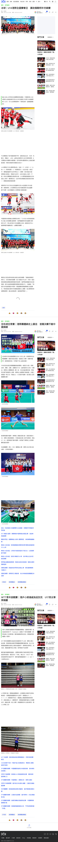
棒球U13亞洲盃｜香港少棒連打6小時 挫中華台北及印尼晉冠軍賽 (17, 557)
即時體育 (7, 5)
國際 (33, 1)
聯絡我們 (34, 836)
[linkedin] (53, 833)
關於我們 (8, 836)
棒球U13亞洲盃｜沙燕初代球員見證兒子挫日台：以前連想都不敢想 (17, 552)
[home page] (3, 1)
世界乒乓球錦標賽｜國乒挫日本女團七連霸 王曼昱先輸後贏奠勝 (17, 767)
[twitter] (56, 833)
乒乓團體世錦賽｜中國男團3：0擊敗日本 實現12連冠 (16, 762)
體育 (2, 5)
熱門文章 (40, 37)
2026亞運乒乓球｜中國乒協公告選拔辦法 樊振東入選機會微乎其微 (17, 746)
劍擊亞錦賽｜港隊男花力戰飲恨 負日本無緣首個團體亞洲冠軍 (17, 575)
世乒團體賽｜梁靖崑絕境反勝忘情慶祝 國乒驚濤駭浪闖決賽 (17, 772)
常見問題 (29, 836)
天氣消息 (22, 1)
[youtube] (50, 833)
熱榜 (30, 1)
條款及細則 (46, 836)
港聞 (7, 1)
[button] (49, 12)
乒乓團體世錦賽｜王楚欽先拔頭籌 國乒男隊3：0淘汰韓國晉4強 (18, 778)
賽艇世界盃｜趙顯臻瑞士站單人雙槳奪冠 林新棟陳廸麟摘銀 (17, 540)
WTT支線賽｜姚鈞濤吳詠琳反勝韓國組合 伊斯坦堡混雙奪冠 (17, 740)
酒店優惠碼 (16, 1)
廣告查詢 (18, 836)
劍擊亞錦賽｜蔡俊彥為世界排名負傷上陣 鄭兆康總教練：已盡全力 (17, 569)
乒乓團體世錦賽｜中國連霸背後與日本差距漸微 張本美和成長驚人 (17, 752)
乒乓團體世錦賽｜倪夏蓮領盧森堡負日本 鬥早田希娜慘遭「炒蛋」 (17, 789)
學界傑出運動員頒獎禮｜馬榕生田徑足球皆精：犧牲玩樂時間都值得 (17, 563)
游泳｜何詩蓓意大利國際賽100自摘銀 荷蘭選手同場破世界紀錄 (17, 529)
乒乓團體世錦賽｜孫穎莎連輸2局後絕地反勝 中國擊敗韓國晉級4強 (17, 784)
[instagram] (47, 833)
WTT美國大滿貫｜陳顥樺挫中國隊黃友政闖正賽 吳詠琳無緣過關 (17, 535)
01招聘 (13, 836)
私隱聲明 (40, 836)
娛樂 (11, 1)
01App (23, 836)
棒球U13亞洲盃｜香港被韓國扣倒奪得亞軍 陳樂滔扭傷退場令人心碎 (17, 546)
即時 (27, 1)
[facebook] (45, 833)
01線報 (2, 836)
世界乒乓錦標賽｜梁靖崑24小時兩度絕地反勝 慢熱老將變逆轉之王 (17, 758)
